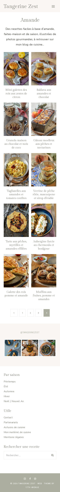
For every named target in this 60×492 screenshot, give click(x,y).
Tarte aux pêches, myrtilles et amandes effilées (16, 245)
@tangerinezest (30, 332)
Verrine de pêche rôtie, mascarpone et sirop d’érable (44, 194)
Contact (8, 417)
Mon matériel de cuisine (17, 432)
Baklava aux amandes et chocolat (44, 93)
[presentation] (16, 68)
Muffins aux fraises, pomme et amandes (44, 295)
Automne (9, 391)
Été (6, 386)
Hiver (7, 396)
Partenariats (11, 422)
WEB (40, 483)
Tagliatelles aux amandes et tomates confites (16, 194)
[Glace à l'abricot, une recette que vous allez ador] (13, 348)
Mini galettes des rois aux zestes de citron (16, 93)
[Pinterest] (35, 478)
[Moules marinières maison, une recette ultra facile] (47, 348)
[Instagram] (25, 478)
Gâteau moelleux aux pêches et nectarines (43, 144)
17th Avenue (32, 487)
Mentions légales (14, 437)
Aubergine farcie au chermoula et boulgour (43, 245)
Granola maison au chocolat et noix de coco (16, 144)
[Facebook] (30, 478)
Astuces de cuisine (14, 427)
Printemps (10, 381)
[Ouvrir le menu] (53, 6)
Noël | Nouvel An (14, 401)
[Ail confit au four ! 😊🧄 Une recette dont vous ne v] (30, 348)
